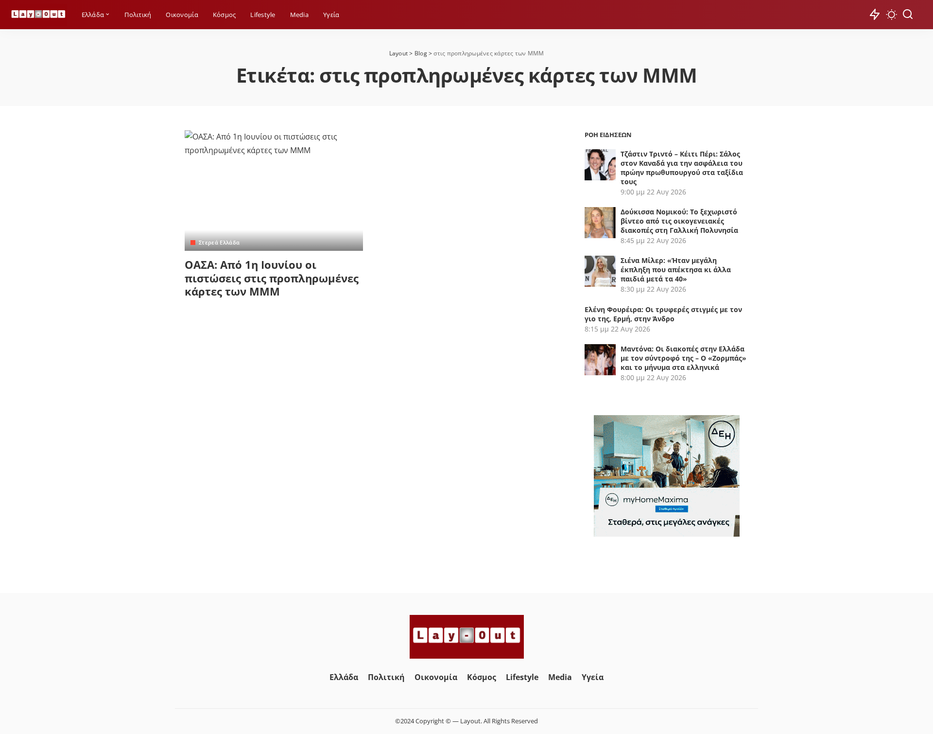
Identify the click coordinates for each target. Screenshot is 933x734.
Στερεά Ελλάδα (219, 242)
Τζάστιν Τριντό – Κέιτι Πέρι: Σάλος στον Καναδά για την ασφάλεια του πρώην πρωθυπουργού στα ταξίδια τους (682, 167)
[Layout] (38, 15)
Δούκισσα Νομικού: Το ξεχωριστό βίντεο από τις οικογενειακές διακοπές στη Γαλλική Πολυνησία (679, 221)
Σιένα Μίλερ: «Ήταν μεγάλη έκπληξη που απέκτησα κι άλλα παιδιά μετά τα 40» (676, 269)
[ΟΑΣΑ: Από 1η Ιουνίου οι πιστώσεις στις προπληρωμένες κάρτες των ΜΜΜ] (274, 190)
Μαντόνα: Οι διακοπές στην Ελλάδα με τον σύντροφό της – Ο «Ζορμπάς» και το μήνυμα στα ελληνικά (683, 358)
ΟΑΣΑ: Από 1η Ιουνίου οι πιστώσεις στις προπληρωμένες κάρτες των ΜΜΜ (272, 277)
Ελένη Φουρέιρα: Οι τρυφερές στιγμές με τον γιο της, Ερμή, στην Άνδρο (663, 314)
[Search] (908, 14)
